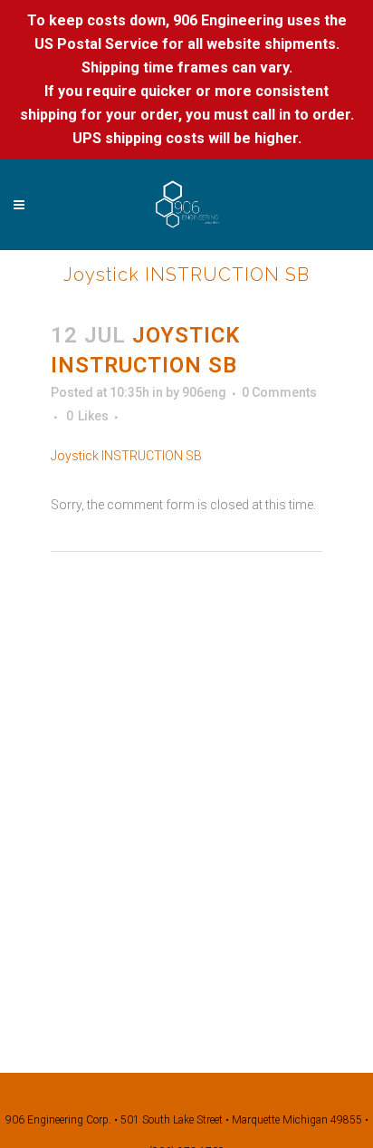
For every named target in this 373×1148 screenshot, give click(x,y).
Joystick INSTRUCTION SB (126, 456)
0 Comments (279, 392)
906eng (204, 392)
